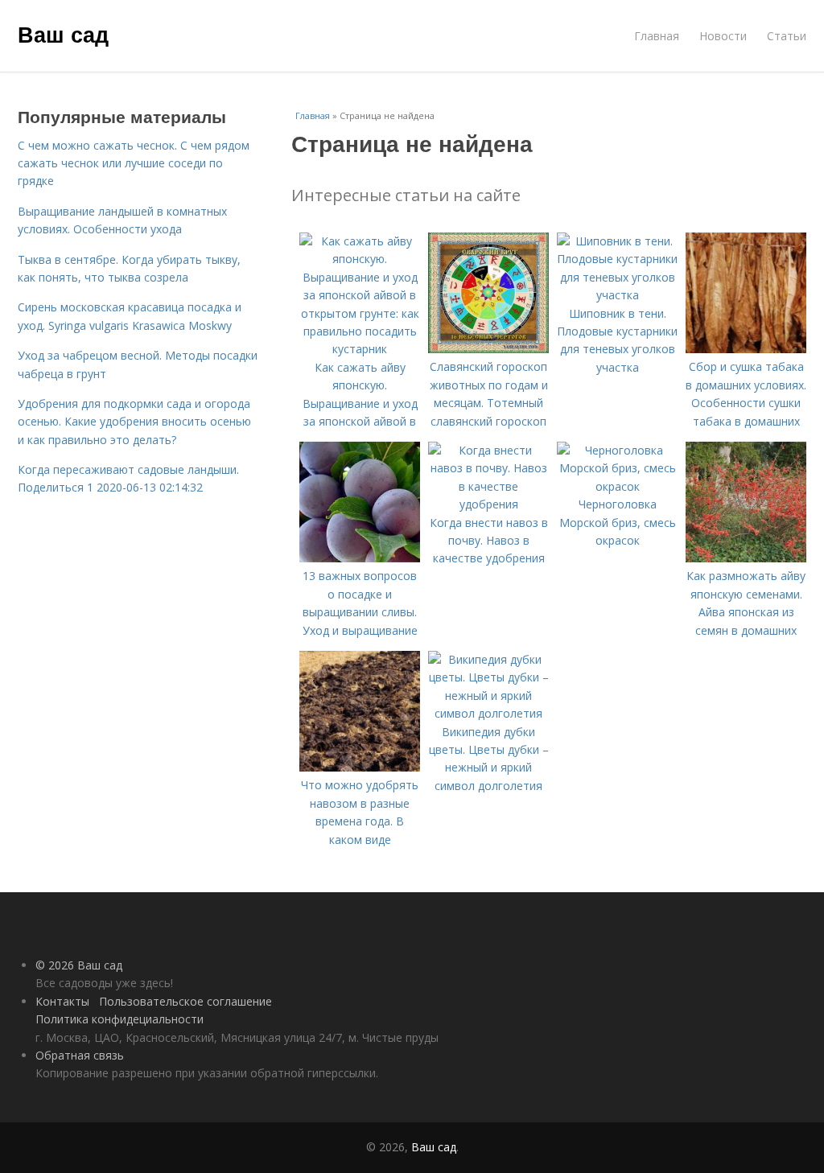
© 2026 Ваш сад (78, 965)
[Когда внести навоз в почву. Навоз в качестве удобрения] (488, 504)
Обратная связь (79, 1055)
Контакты (62, 1001)
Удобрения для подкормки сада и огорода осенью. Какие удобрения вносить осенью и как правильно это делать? (134, 421)
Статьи (786, 35)
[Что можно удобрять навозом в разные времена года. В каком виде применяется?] (359, 767)
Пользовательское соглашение (185, 1001)
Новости (723, 35)
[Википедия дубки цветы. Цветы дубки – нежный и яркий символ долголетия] (488, 713)
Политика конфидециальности (119, 1019)
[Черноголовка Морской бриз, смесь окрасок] (617, 486)
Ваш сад (63, 34)
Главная (656, 35)
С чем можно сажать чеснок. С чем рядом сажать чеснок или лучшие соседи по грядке (133, 163)
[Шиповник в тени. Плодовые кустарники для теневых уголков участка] (617, 295)
